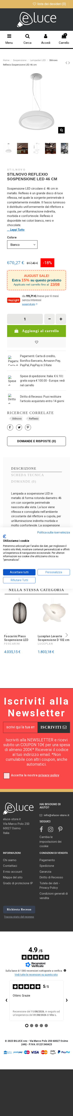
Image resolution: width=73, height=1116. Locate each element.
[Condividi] (10, 427)
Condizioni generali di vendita (54, 896)
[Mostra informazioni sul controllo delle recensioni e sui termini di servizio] (65, 970)
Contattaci (10, 866)
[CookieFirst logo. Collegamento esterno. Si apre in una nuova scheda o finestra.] (4, 536)
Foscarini (12, 643)
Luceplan (45, 643)
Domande (23, 481)
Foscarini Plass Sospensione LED (16, 638)
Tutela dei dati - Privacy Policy (50, 885)
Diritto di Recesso (51, 877)
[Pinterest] (28, 427)
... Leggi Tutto (16, 229)
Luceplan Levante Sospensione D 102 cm (53, 638)
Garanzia (45, 871)
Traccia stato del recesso (19, 916)
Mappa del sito (13, 877)
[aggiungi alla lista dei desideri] (36, 342)
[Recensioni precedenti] (6, 1000)
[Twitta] (19, 427)
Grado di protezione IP (18, 883)
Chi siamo (9, 860)
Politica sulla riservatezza (53, 532)
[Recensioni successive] (67, 1000)
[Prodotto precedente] (66, 62)
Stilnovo (17, 418)
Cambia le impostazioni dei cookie (50, 841)
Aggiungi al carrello (40, 331)
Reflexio (34, 418)
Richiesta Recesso (19, 909)
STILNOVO (16, 169)
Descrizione (23, 468)
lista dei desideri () (51, 4)
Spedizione (47, 866)
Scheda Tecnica (27, 475)
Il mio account (12, 871)
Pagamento (47, 860)
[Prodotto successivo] (69, 62)
